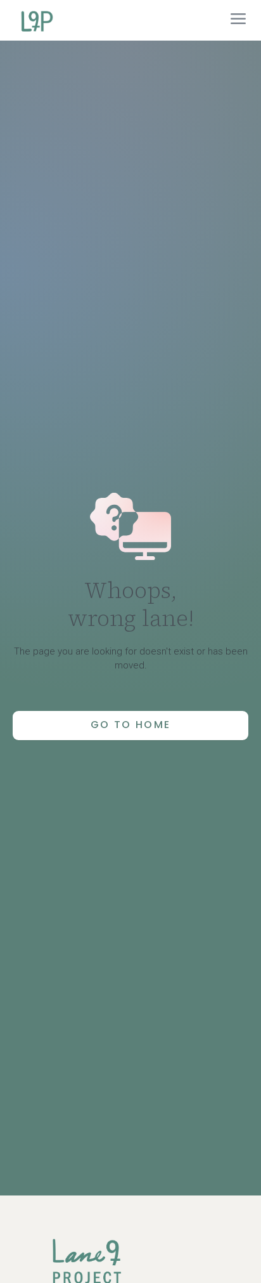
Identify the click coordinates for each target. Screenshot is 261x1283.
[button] (238, 20)
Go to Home (131, 724)
